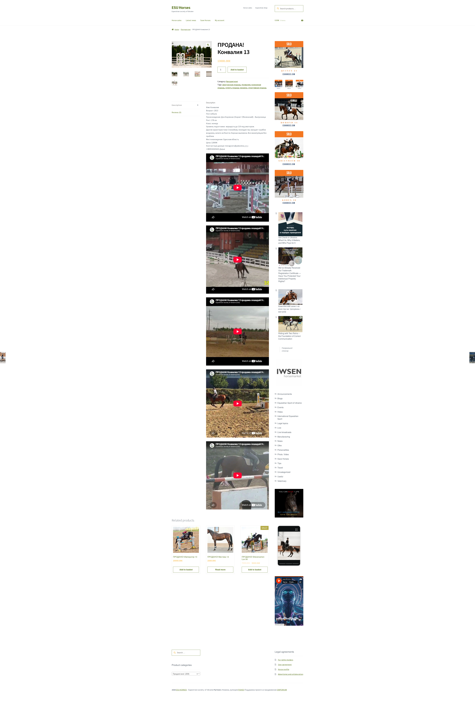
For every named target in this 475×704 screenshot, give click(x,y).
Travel (280, 467)
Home (177, 29)
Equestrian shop (261, 8)
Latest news (191, 20)
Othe (279, 445)
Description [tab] (177, 105)
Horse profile (283, 669)
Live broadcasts (284, 432)
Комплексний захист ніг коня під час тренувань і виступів (289, 309)
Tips (279, 463)
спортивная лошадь (257, 87)
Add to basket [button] (186, 569)
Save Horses (205, 20)
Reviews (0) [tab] (176, 112)
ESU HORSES (181, 690)
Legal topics (282, 423)
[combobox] (186, 673)
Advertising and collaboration (290, 674)
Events (280, 407)
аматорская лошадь (231, 84)
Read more (220, 569)
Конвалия (246, 84)
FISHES (241, 690)
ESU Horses (181, 7)
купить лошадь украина (236, 87)
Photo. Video (283, 454)
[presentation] (282, 564)
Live (279, 427)
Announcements (284, 394)
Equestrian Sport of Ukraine (289, 402)
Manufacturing (283, 436)
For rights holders (285, 660)
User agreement (285, 664)
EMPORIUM (282, 690)
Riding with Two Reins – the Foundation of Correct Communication (289, 336)
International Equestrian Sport (287, 417)
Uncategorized (283, 472)
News (280, 441)
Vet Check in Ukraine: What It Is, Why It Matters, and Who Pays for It (289, 240)
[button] (208, 45)
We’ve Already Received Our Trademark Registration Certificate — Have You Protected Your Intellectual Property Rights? (289, 274)
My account (219, 20)
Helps (280, 411)
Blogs (280, 398)
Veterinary (281, 481)
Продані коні (185, 29)
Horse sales (247, 8)
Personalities (283, 449)
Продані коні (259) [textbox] (185, 674)
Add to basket (237, 69)
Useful (280, 476)
